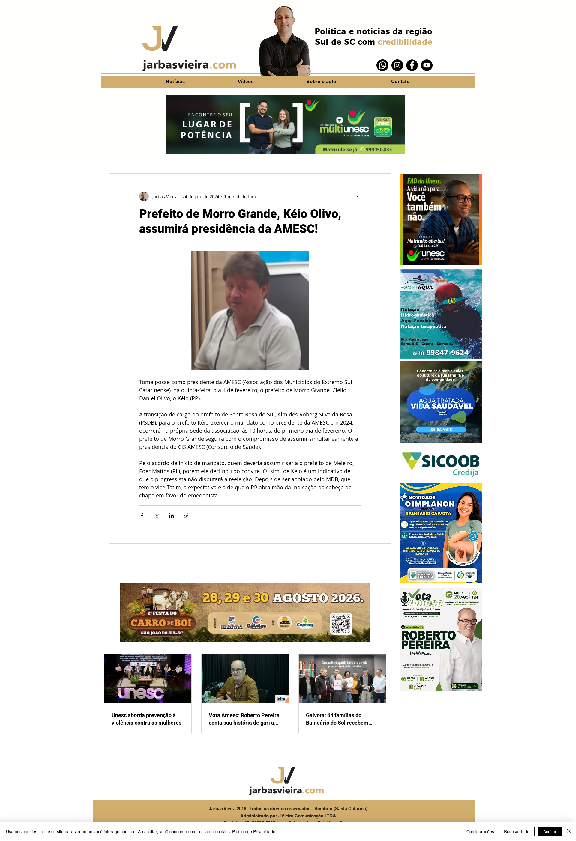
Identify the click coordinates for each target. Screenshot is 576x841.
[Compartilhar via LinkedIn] (171, 515)
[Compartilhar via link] (186, 515)
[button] (441, 219)
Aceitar (549, 831)
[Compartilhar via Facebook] (142, 515)
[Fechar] (568, 831)
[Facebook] (412, 65)
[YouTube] (427, 65)
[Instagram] (397, 65)
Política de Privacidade (253, 831)
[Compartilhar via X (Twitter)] (157, 515)
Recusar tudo (517, 831)
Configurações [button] (480, 831)
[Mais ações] (357, 196)
